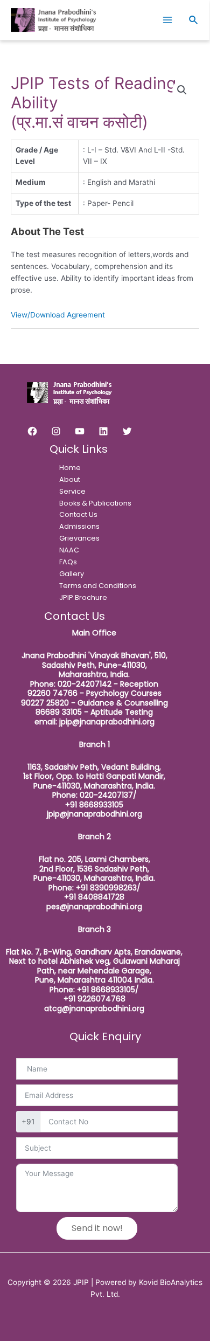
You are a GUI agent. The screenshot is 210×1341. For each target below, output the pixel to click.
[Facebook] (32, 431)
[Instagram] (56, 431)
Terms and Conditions (97, 585)
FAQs (68, 561)
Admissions (79, 526)
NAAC (69, 550)
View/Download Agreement (58, 314)
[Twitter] (127, 431)
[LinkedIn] (103, 431)
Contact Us (78, 514)
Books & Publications (95, 503)
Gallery (71, 573)
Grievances (79, 538)
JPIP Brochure (83, 597)
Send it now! (97, 1228)
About (69, 479)
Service (72, 491)
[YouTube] (79, 431)
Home (70, 467)
